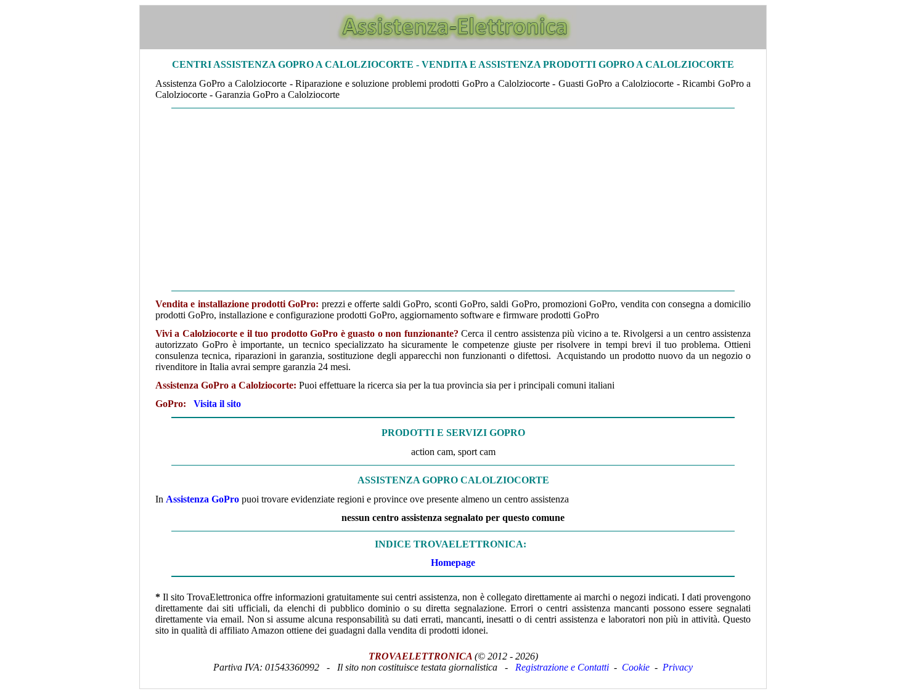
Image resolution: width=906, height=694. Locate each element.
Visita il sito (217, 403)
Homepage (453, 562)
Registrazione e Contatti (562, 667)
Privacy (678, 667)
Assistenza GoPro (202, 499)
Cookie (636, 667)
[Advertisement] (453, 199)
